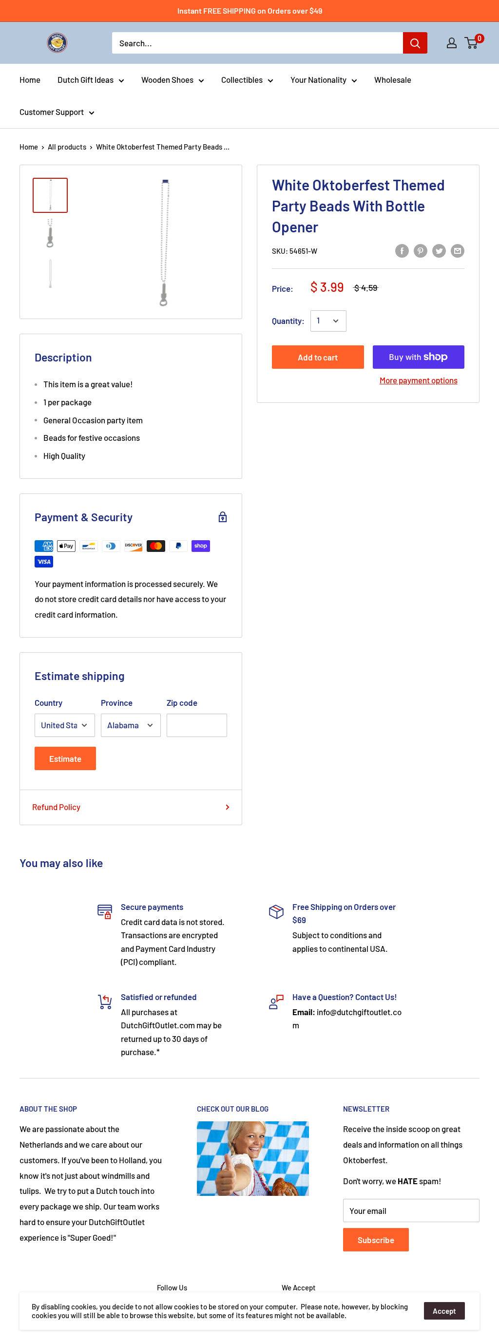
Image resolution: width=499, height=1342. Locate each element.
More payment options (419, 380)
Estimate (65, 758)
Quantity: (288, 320)
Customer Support (51, 111)
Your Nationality (318, 79)
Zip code (182, 702)
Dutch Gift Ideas (86, 79)
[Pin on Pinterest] (420, 250)
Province (117, 702)
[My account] (452, 43)
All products (67, 146)
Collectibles (242, 79)
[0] (471, 43)
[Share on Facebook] (402, 250)
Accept (444, 1310)
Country (48, 702)
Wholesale (392, 79)
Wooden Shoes (167, 79)
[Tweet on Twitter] (439, 250)
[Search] (415, 43)
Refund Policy (56, 807)
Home (29, 79)
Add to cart (318, 357)
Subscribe (376, 1240)
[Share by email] (457, 250)
